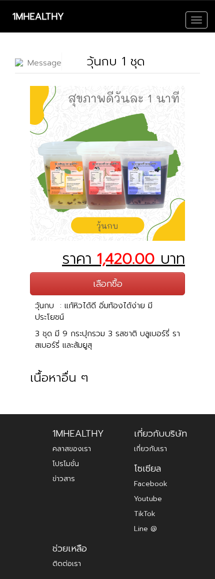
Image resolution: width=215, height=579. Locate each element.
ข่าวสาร (63, 479)
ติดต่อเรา (66, 564)
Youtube (148, 499)
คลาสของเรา (71, 449)
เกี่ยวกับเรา (150, 449)
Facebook (151, 484)
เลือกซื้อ (107, 284)
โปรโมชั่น (65, 464)
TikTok (145, 514)
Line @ (145, 529)
